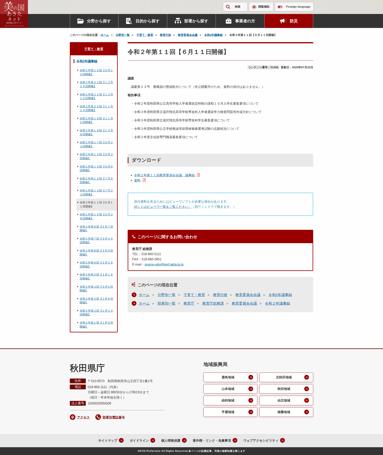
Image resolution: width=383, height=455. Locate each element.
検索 (237, 6)
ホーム (105, 35)
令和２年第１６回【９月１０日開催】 (96, 72)
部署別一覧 (167, 303)
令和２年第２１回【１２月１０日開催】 (96, 96)
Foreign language (298, 6)
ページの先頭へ (372, 446)
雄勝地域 (283, 412)
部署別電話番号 (114, 417)
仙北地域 (283, 400)
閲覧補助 (263, 6)
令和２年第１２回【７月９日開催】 (96, 180)
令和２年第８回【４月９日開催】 (96, 252)
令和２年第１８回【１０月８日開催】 (96, 132)
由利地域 (228, 400)
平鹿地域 (228, 412)
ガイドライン (139, 440)
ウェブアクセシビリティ (260, 440)
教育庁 (189, 303)
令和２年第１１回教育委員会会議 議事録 (164, 175)
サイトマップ (107, 440)
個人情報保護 (170, 440)
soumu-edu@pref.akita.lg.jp (164, 264)
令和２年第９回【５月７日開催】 (96, 228)
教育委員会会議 (187, 35)
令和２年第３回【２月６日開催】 (96, 300)
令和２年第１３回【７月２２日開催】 (96, 192)
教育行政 (165, 35)
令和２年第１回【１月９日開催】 (96, 324)
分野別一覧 (123, 35)
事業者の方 (245, 21)
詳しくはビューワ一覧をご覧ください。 (163, 206)
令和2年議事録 (213, 35)
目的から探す (148, 21)
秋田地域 (283, 389)
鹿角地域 (228, 377)
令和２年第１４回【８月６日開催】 (96, 168)
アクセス (83, 417)
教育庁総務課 (213, 303)
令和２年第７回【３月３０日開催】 (96, 240)
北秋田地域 (284, 377)
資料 (137, 180)
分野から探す (99, 21)
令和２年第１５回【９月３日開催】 (96, 156)
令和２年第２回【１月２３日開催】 (96, 312)
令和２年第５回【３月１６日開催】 (96, 276)
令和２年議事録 (277, 303)
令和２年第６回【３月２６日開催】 (96, 264)
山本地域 (228, 389)
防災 (294, 21)
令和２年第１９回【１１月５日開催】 (96, 120)
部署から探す (196, 21)
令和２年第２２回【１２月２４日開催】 (96, 84)
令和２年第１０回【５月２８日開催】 (96, 216)
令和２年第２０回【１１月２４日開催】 (96, 108)
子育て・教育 (144, 35)
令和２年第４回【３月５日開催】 (96, 288)
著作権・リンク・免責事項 (212, 440)
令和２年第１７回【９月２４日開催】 (96, 144)
